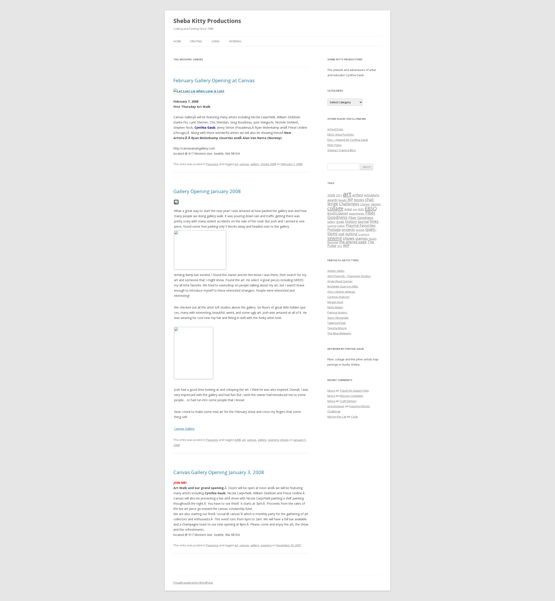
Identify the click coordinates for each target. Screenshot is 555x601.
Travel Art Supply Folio (354, 390)
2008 (238, 440)
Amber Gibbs (335, 271)
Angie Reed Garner (340, 281)
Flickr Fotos (334, 145)
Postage (334, 229)
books (359, 199)
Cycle (354, 417)
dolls (361, 209)
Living (216, 41)
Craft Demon (348, 401)
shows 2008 (268, 164)
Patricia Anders (337, 312)
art (236, 164)
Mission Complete (351, 396)
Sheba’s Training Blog (341, 150)
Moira (331, 390)
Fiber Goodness (360, 217)
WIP (346, 245)
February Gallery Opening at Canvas (214, 80)
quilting (351, 234)
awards (332, 200)
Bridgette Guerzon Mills (342, 286)
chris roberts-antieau (341, 292)
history (351, 221)
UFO (339, 246)
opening (273, 440)
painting (331, 225)
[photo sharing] (176, 203)
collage (335, 208)
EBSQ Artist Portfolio (340, 134)
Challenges (349, 203)
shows (284, 440)
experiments (356, 213)
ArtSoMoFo (371, 195)
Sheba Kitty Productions (207, 21)
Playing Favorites (360, 225)
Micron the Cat (336, 417)
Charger (365, 204)
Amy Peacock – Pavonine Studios (349, 276)
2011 (339, 195)
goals (340, 221)
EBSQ (371, 208)
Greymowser (335, 406)
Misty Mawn (335, 307)
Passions (212, 164)
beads (342, 200)
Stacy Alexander (338, 318)
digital (348, 209)
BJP (350, 199)
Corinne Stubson (338, 297)
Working (235, 41)
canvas (244, 164)
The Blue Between (339, 333)
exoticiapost (337, 213)
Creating (196, 41)
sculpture (363, 234)
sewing (334, 238)
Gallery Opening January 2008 (207, 191)
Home (177, 41)
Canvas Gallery (184, 429)
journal (363, 221)
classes (376, 204)
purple (360, 230)
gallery (254, 164)
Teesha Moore (337, 328)
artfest (357, 195)
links (374, 221)
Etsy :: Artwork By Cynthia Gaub (347, 140)
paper (341, 225)
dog (355, 209)
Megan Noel (335, 302)
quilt (341, 234)
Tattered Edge (336, 323)
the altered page (353, 241)
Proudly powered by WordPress (193, 583)
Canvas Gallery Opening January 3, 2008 (218, 472)
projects (348, 229)
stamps (361, 238)
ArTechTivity (335, 129)
